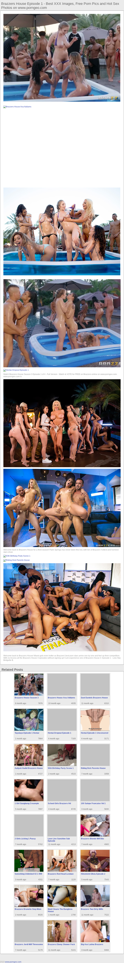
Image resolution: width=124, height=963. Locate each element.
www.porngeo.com (13, 962)
